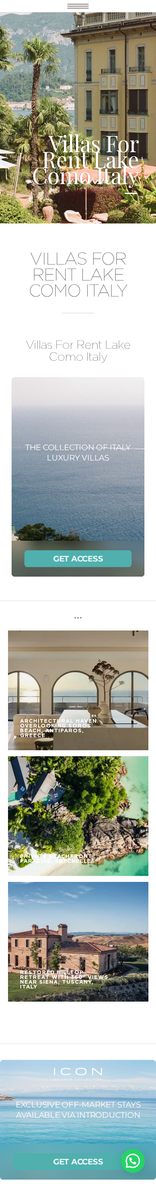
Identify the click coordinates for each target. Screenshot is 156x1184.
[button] (133, 1161)
